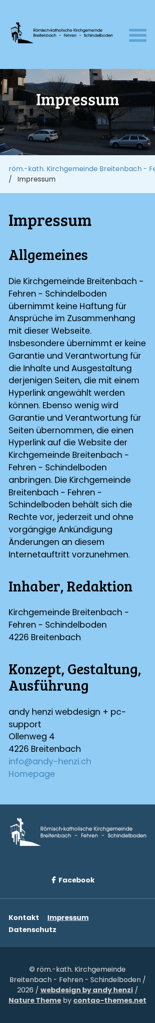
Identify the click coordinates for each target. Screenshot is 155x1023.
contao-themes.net (109, 1000)
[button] (137, 34)
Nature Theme (35, 1000)
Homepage (32, 774)
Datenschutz (32, 930)
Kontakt (24, 918)
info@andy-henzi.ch (50, 761)
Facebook (76, 880)
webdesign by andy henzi (86, 990)
